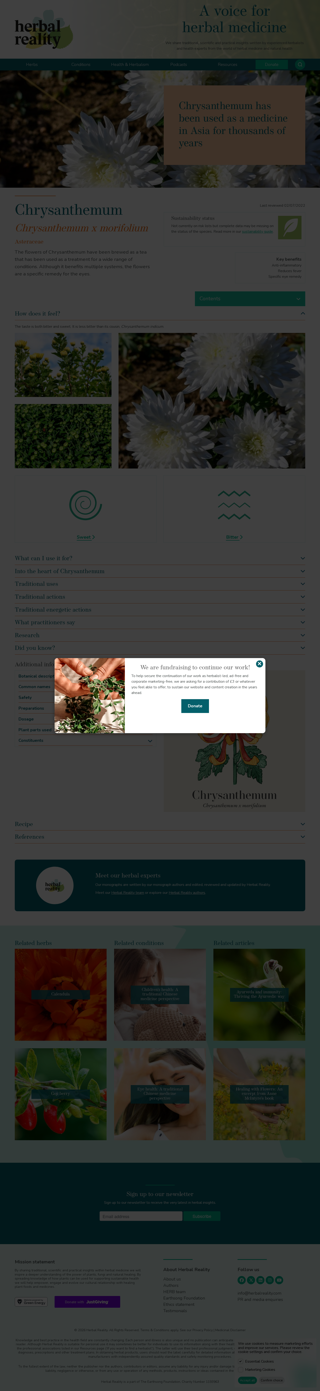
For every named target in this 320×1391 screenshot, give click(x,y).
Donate (195, 706)
